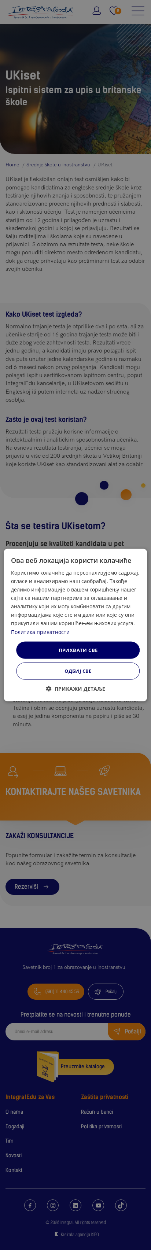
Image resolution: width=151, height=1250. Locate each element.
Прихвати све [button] (78, 649)
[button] (75, 688)
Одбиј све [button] (78, 671)
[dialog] (75, 625)
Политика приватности (40, 631)
